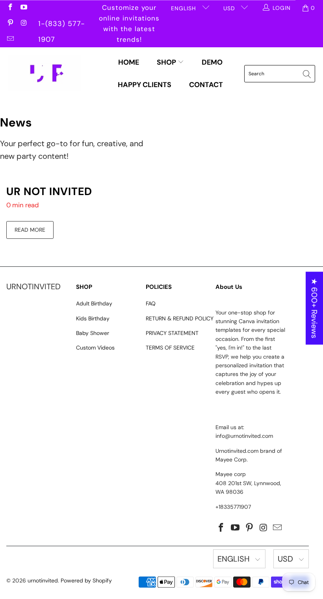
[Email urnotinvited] (10, 39)
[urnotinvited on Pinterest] (10, 23)
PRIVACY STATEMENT (172, 333)
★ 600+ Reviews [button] (314, 308)
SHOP (167, 62)
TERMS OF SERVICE (170, 347)
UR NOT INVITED (49, 191)
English (184, 8)
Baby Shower (92, 333)
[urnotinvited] (44, 74)
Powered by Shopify (86, 580)
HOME (128, 62)
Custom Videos (95, 347)
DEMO (212, 62)
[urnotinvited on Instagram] (24, 23)
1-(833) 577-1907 (61, 25)
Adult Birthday (94, 303)
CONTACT (206, 84)
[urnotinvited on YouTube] (24, 7)
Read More (30, 229)
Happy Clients (144, 84)
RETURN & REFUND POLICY (179, 318)
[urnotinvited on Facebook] (10, 7)
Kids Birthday (93, 318)
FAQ (151, 303)
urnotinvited (43, 580)
